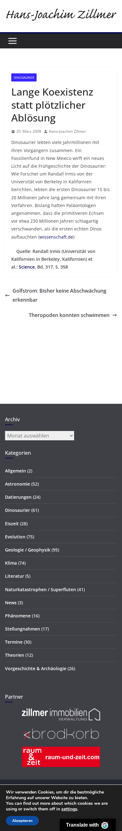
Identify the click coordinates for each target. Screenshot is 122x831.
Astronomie (17, 484)
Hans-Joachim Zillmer (67, 131)
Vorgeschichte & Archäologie (35, 668)
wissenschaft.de (56, 237)
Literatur (14, 576)
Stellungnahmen (22, 629)
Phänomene (18, 616)
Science (27, 267)
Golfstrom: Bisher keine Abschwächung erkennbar (59, 295)
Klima (11, 563)
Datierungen (18, 497)
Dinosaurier (24, 77)
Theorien (14, 655)
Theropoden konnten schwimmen (69, 315)
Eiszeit (12, 524)
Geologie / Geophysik (27, 550)
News (11, 603)
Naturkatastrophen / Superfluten (40, 589)
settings (69, 809)
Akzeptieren (22, 820)
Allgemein (15, 471)
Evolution (15, 537)
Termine (14, 642)
